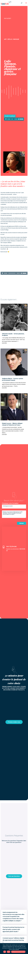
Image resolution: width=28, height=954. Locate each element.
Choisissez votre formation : (10, 503)
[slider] (21, 119)
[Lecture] (6, 119)
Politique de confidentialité (18, 951)
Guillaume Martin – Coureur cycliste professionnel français (12, 379)
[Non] (26, 948)
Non (9, 951)
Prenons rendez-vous (14, 722)
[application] (14, 119)
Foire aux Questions (14, 876)
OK (4, 951)
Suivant (21, 523)
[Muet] (18, 119)
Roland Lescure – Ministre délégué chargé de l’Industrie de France (12, 424)
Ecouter (4, 343)
